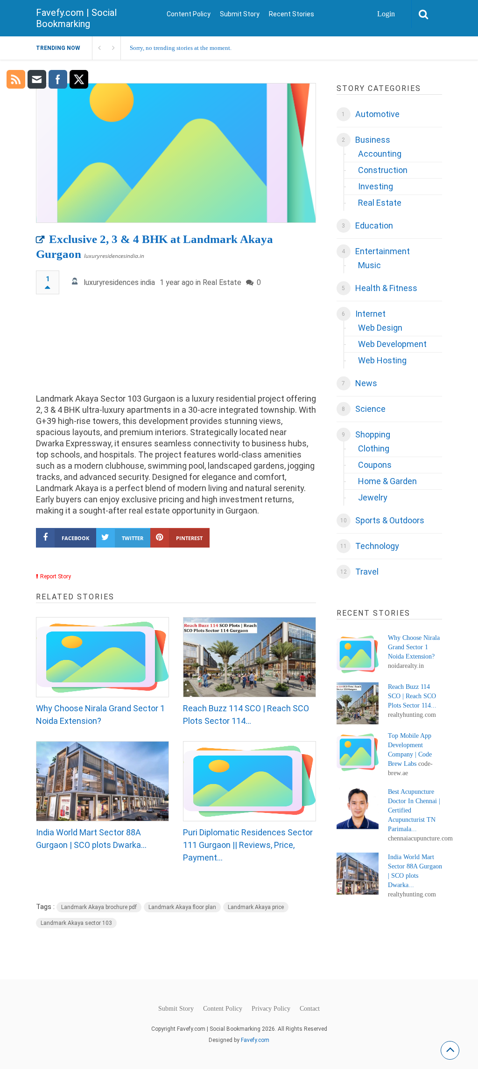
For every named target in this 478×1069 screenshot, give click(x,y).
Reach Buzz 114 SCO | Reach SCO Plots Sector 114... (246, 714)
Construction (383, 170)
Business (372, 140)
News (366, 383)
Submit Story (240, 14)
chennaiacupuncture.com (420, 838)
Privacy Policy (271, 1009)
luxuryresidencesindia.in (114, 256)
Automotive (377, 114)
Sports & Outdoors (389, 520)
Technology (377, 546)
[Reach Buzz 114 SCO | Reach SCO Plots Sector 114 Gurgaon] (249, 657)
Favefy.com (255, 1040)
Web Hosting (382, 360)
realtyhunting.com (412, 714)
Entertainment (382, 251)
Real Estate (222, 282)
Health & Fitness (386, 288)
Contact (310, 1009)
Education (374, 225)
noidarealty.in (406, 665)
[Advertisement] (176, 348)
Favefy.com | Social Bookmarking (76, 18)
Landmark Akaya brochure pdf (99, 907)
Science (370, 409)
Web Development (392, 344)
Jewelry (372, 497)
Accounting (379, 154)
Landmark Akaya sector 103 (76, 923)
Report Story (55, 576)
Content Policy (189, 14)
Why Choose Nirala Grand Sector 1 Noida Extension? (100, 714)
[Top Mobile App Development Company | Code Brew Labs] (358, 752)
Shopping (372, 434)
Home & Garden (387, 481)
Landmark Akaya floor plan (182, 907)
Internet (370, 314)
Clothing (373, 448)
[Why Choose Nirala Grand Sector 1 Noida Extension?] (102, 657)
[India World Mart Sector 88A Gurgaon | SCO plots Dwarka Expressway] (102, 781)
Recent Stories (291, 14)
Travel (367, 571)
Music (369, 265)
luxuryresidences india (119, 282)
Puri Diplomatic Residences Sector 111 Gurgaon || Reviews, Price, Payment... (248, 844)
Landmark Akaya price (256, 907)
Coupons (375, 465)
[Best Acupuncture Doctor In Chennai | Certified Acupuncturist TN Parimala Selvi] (358, 808)
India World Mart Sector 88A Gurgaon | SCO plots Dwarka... (91, 838)
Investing (375, 186)
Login (386, 14)
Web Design (380, 328)
